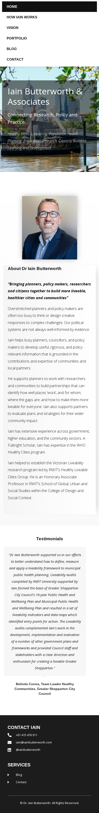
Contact (15, 59)
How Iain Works (22, 17)
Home (12, 6)
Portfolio (17, 38)
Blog (12, 49)
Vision (12, 28)
